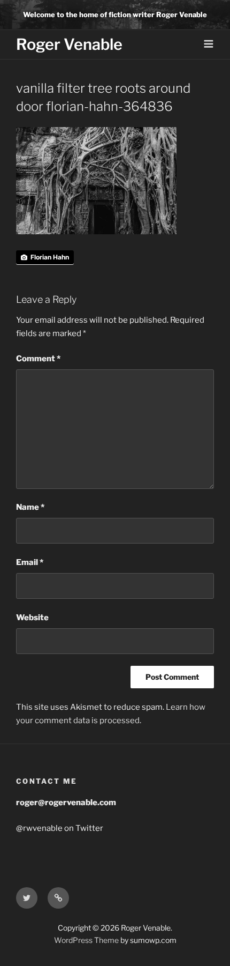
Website (32, 617)
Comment (38, 358)
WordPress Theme (86, 940)
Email (29, 562)
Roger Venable (69, 44)
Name (30, 507)
